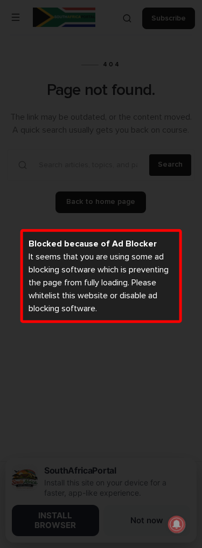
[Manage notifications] (176, 524)
